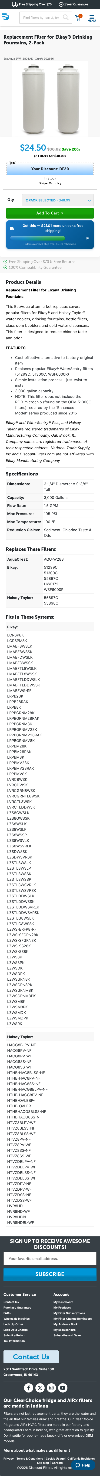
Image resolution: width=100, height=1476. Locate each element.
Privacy (8, 1458)
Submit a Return (14, 1335)
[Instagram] (51, 1388)
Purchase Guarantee (17, 1307)
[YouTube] (62, 1388)
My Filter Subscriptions (69, 1313)
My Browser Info (64, 1329)
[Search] (65, 17)
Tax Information (14, 1341)
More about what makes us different (36, 1450)
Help (86, 1465)
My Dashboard (63, 1302)
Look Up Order (13, 1324)
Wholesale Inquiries (16, 1318)
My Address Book (65, 1324)
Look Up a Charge (15, 1329)
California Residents (81, 1458)
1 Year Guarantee (76, 4)
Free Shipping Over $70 (35, 4)
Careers (57, 1462)
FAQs (7, 1313)
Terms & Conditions (30, 1458)
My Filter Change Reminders (72, 1318)
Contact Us (11, 1302)
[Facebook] (28, 1388)
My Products (62, 1307)
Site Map (43, 1462)
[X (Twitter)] (40, 1388)
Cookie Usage (55, 1458)
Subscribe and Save (67, 1335)
